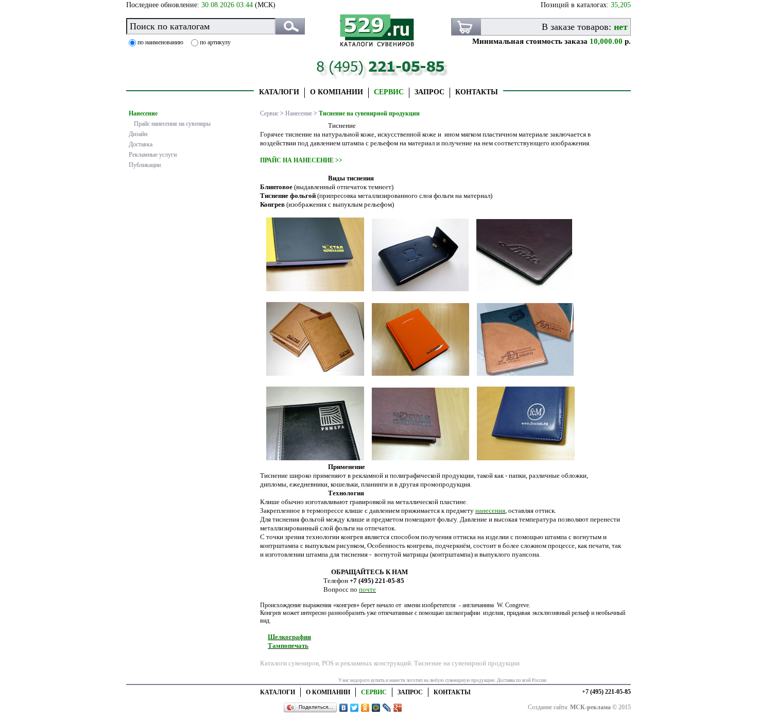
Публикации (145, 165)
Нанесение (143, 113)
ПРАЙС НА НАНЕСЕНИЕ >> (301, 160)
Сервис (269, 113)
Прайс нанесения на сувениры (172, 123)
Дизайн (138, 134)
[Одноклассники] (365, 707)
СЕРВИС (389, 92)
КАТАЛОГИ (279, 92)
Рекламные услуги (153, 154)
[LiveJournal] (387, 707)
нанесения (490, 510)
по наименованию (160, 42)
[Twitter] (354, 707)
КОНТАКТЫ (476, 92)
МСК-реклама (590, 707)
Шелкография (289, 637)
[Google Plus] (397, 707)
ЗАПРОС (429, 92)
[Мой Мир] (376, 707)
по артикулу (215, 42)
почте (367, 589)
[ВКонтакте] (343, 707)
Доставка (140, 144)
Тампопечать (288, 645)
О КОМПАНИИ (336, 92)
